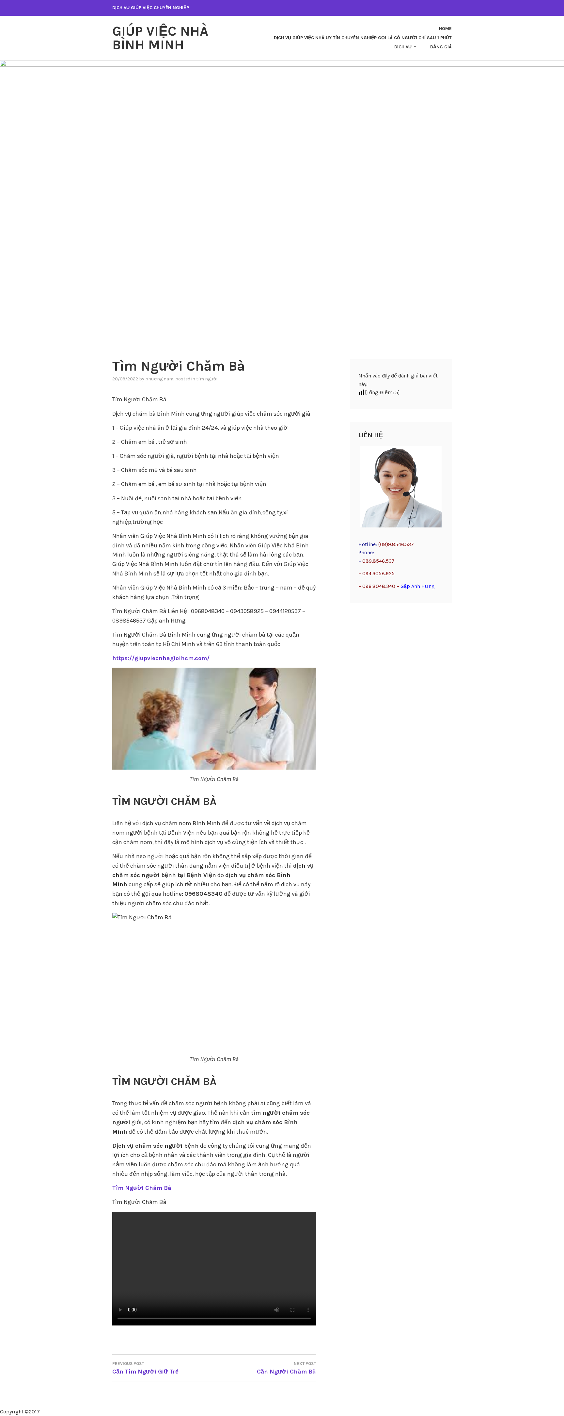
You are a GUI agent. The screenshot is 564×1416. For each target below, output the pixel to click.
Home (445, 28)
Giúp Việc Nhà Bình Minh (160, 38)
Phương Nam (159, 379)
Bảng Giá (441, 47)
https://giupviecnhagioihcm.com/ (161, 658)
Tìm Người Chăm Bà (141, 1187)
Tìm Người (206, 379)
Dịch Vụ (403, 47)
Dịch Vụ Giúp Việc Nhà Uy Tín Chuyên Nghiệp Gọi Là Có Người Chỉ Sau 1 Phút (363, 38)
